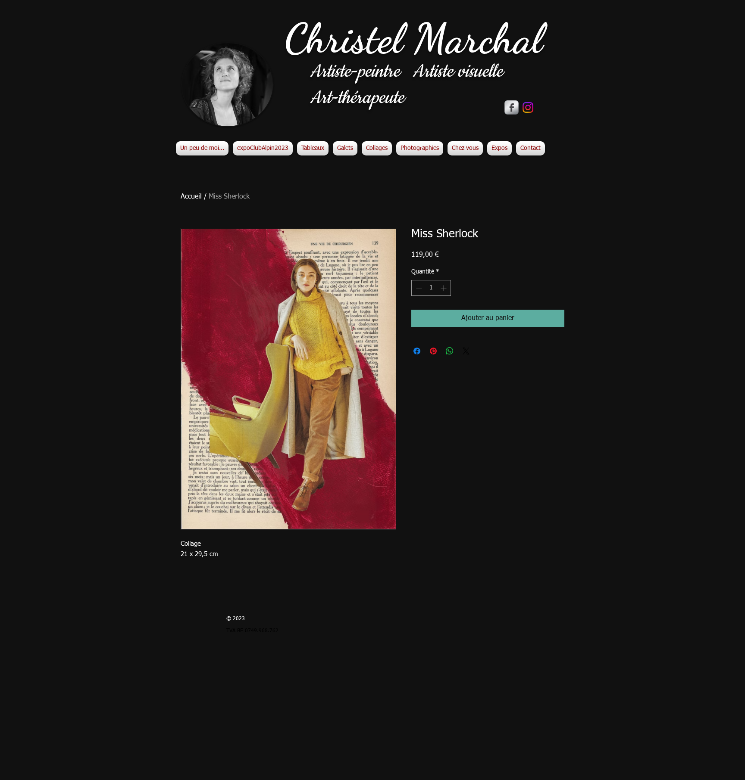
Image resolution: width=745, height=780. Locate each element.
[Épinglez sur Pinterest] (433, 351)
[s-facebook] (511, 107)
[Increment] (444, 287)
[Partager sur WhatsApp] (449, 351)
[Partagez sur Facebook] (417, 351)
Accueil (191, 196)
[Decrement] (418, 287)
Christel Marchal (414, 38)
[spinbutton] (431, 287)
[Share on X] (466, 351)
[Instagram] (528, 107)
